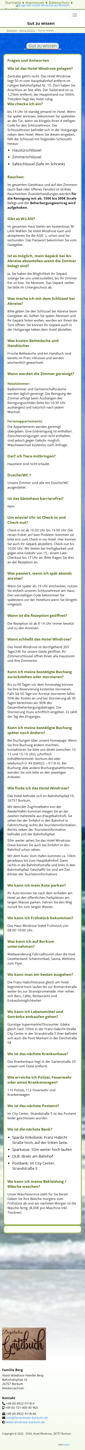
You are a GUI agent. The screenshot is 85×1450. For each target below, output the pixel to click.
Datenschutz (59, 2)
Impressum (35, 2)
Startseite (13, 2)
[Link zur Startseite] (42, 5)
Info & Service (27, 30)
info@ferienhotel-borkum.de (26, 1418)
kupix (66, 1444)
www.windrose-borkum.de (25, 1422)
